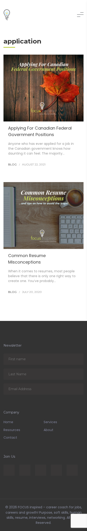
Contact (10, 437)
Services (50, 422)
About (48, 430)
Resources (11, 430)
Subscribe (77, 359)
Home (8, 422)
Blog (12, 164)
